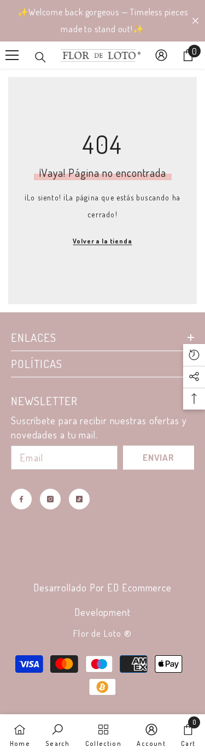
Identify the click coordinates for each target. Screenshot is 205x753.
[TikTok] (79, 499)
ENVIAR (158, 457)
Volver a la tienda (102, 241)
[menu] (12, 55)
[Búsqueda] (40, 57)
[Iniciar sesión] (161, 55)
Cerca (195, 21)
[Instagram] (50, 499)
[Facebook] (21, 499)
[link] (57, 733)
